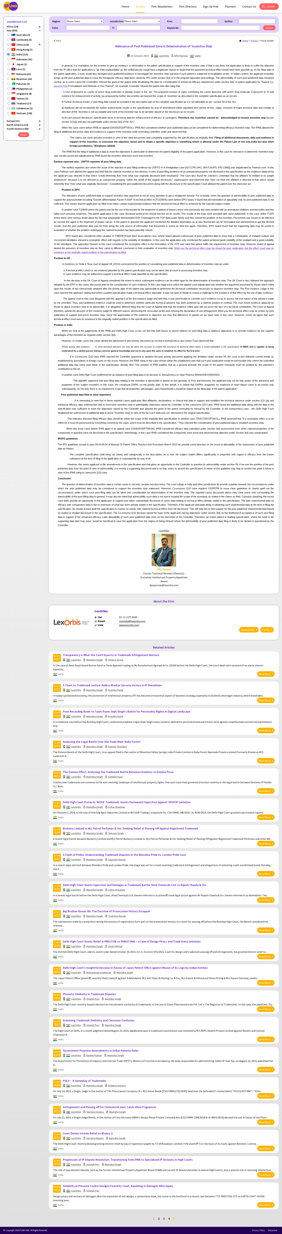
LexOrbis (164, 55)
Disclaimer (272, 1230)
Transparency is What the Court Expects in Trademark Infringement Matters (111, 655)
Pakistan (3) (23, 83)
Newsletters (248, 629)
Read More (265, 674)
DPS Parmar (181, 55)
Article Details (267, 40)
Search (269, 27)
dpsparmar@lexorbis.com (163, 585)
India (198, 55)
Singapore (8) (24, 93)
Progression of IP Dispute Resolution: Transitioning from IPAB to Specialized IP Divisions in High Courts (128, 1159)
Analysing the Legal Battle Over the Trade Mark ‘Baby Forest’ (102, 742)
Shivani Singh (116, 833)
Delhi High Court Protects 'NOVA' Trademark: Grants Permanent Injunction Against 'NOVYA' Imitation (127, 802)
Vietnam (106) (24, 113)
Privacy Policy (258, 1230)
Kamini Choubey (117, 746)
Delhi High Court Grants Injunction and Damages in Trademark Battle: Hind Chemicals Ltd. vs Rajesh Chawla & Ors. (135, 885)
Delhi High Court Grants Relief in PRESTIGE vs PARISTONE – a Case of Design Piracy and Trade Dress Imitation (132, 941)
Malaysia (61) (23, 74)
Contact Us (249, 6)
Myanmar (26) (24, 79)
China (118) (22, 44)
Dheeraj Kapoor (117, 1085)
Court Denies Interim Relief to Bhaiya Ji (88, 1133)
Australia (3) (23, 34)
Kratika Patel (115, 690)
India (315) (22, 54)
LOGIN (271, 6)
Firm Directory (187, 6)
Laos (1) (20, 69)
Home (125, 6)
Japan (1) (21, 64)
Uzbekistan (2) (24, 108)
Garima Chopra (95, 1111)
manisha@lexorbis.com (132, 621)
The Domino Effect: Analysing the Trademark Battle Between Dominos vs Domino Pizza (118, 772)
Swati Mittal (115, 946)
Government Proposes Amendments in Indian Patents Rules (101, 1050)
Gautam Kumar (117, 859)
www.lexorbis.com (129, 625)
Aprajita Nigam (95, 1138)
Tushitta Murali (117, 916)
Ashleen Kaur (115, 776)
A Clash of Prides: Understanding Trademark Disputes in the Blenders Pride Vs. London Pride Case (124, 855)
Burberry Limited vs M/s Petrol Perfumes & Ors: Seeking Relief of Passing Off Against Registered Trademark (130, 828)
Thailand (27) (23, 103)
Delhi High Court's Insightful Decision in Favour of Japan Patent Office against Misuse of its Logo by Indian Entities (135, 968)
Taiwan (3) (22, 98)
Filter (24, 134)
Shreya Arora (115, 659)
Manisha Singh (94, 659)
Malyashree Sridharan (98, 972)
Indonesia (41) (24, 59)
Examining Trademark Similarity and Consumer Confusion (98, 1020)
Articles (140, 6)
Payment (230, 6)
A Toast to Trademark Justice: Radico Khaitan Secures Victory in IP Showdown (112, 685)
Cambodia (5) (24, 39)
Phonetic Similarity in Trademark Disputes (89, 994)
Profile (266, 629)
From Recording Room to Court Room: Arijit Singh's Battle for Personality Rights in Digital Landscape (126, 711)
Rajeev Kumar (94, 1055)
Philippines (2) (24, 88)
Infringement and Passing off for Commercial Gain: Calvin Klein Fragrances (109, 1107)
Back (58, 40)
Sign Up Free (210, 6)
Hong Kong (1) (24, 49)
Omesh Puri (92, 998)
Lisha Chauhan (116, 807)
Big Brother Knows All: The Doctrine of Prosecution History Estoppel (106, 911)
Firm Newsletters (161, 6)
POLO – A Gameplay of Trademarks (84, 1081)
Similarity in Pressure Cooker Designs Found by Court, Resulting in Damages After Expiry (118, 1186)
